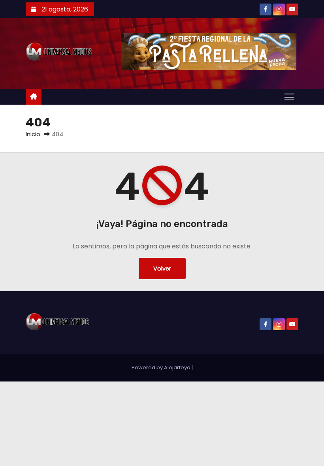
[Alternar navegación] (289, 96)
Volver (162, 268)
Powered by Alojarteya (162, 367)
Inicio (33, 134)
